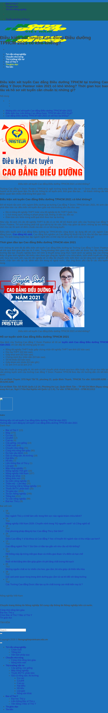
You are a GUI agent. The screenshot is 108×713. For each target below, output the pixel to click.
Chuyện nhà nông (14, 56)
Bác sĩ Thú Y (12, 3)
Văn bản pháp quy (20, 655)
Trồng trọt (10, 496)
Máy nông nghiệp (14, 468)
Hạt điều (10, 458)
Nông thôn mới (13, 478)
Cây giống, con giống (16, 443)
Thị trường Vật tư (15, 59)
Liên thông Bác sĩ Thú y (17, 463)
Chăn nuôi (11, 445)
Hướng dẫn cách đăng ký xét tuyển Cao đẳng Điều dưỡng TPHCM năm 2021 (38, 423)
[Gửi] (1, 633)
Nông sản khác (13, 476)
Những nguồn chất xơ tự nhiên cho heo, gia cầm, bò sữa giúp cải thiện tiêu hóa (45, 569)
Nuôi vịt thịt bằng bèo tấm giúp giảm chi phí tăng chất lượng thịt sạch (40, 561)
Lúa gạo (10, 466)
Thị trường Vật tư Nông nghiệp (21, 486)
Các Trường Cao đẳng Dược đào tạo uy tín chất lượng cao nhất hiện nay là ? (44, 584)
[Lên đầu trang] (1, 642)
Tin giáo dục (12, 6)
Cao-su (9, 440)
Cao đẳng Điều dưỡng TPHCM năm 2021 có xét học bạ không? (37, 116)
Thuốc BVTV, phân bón (17, 488)
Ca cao (9, 435)
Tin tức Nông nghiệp (16, 9)
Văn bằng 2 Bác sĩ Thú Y (23, 704)
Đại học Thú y (13, 501)
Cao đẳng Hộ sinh (22, 234)
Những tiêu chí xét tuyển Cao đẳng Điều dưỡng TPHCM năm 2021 (39, 110)
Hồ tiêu (9, 461)
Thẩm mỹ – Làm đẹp (16, 483)
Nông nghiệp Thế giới (17, 471)
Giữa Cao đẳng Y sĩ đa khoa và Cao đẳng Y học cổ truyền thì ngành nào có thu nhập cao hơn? (53, 539)
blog (8, 433)
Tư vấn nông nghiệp (16, 54)
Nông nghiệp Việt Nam (17, 473)
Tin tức (9, 66)
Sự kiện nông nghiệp (16, 481)
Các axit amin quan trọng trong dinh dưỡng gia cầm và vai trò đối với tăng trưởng (46, 577)
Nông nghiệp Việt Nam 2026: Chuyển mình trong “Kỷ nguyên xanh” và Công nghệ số (48, 523)
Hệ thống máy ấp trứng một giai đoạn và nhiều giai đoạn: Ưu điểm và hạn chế (44, 554)
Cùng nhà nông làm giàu (18, 450)
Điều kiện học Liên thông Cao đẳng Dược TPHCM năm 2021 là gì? (39, 113)
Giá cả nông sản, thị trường (19, 455)
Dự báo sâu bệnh (14, 453)
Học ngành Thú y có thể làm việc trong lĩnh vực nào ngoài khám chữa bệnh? (44, 516)
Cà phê (9, 438)
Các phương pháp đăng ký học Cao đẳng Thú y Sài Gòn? (34, 531)
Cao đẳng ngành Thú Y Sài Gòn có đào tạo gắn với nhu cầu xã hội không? (43, 546)
